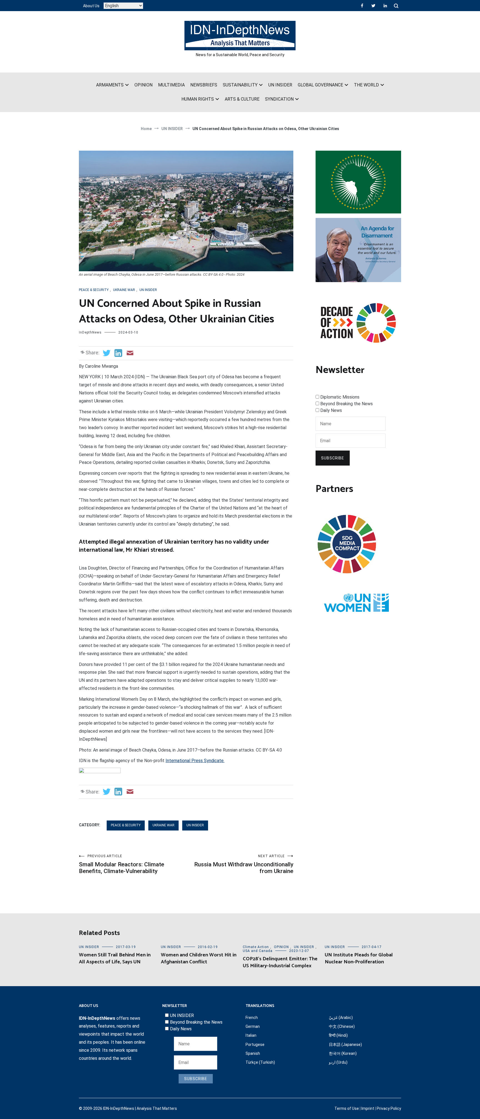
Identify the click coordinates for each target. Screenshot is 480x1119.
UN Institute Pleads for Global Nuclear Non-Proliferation (359, 958)
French (252, 1017)
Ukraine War (124, 290)
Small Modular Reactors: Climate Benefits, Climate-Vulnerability (121, 864)
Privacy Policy (389, 1108)
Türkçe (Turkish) (260, 1062)
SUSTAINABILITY (240, 85)
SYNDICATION (279, 99)
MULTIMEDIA (171, 85)
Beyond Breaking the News (346, 403)
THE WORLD (366, 85)
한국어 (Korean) (343, 1053)
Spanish (253, 1053)
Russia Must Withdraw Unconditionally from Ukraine (243, 864)
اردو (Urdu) (338, 1062)
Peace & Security (94, 290)
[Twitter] (373, 5)
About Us (91, 6)
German (253, 1026)
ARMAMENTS (110, 85)
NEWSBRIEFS (203, 85)
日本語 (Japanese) (345, 1044)
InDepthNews (90, 332)
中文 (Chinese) (342, 1026)
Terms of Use (346, 1108)
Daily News (331, 410)
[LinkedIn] (385, 5)
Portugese (255, 1044)
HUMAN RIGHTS (197, 99)
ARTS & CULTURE (242, 99)
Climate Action (256, 947)
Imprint (367, 1108)
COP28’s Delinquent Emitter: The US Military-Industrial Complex (280, 962)
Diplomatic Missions (339, 397)
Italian (251, 1035)
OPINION (143, 85)
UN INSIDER (280, 85)
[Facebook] (362, 5)
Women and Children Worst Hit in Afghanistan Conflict (198, 958)
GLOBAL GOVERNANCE (320, 85)
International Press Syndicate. (195, 760)
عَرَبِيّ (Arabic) (341, 1017)
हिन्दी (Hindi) (338, 1035)
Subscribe (332, 458)
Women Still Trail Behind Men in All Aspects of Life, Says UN (115, 958)
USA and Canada (257, 951)
